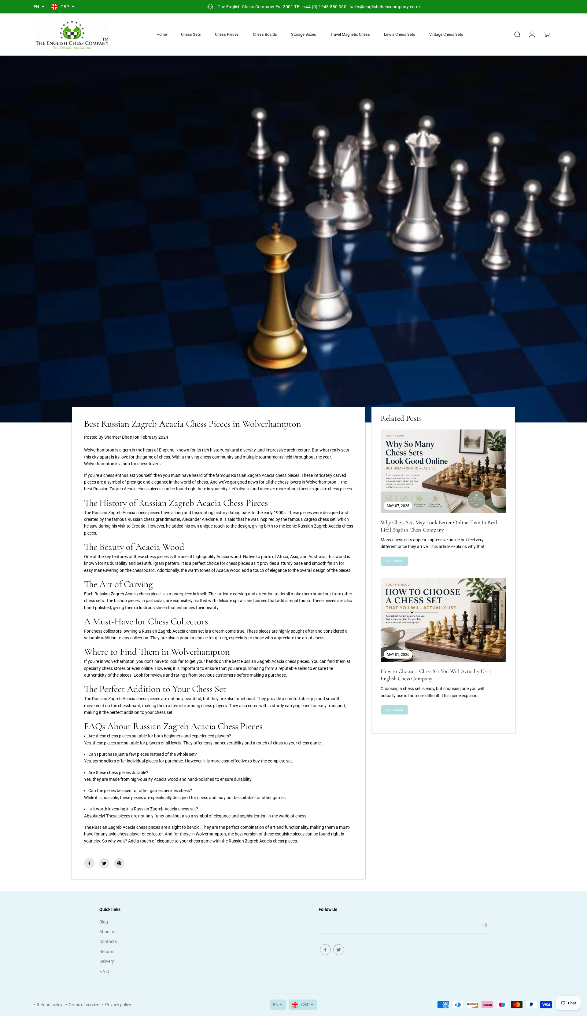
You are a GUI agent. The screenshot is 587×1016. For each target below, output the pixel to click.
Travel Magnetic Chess (350, 34)
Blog (103, 921)
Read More (394, 561)
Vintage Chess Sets (446, 34)
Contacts (108, 941)
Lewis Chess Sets (399, 34)
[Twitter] (104, 863)
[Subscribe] (485, 926)
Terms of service (83, 1004)
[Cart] (546, 34)
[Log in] (532, 34)
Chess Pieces (227, 34)
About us (107, 931)
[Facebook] (89, 863)
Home (162, 34)
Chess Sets (191, 34)
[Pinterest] (119, 863)
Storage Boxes (303, 34)
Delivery (106, 961)
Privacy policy (118, 1004)
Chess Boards (265, 34)
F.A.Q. (105, 971)
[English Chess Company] (72, 34)
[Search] (517, 34)
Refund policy (49, 1004)
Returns (106, 951)
